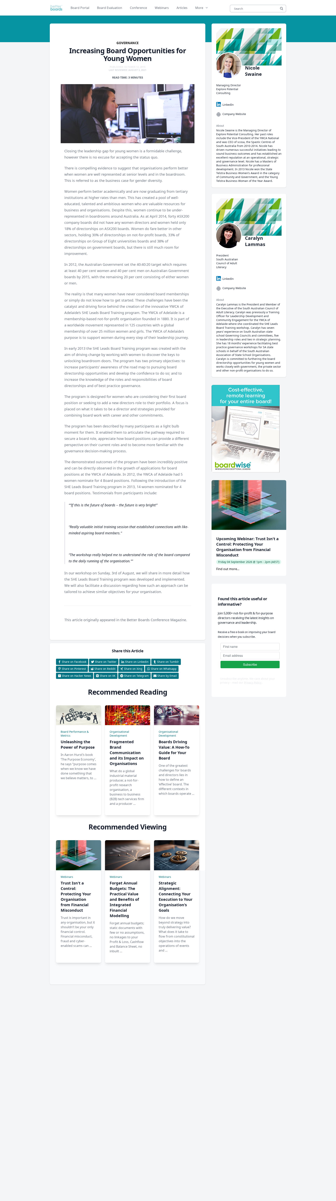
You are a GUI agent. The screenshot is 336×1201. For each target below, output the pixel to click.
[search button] (281, 8)
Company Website (234, 114)
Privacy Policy (253, 682)
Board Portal (80, 8)
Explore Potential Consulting (227, 91)
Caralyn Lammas (255, 241)
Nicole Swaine (253, 71)
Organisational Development (119, 733)
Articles (182, 8)
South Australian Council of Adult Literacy (227, 263)
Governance (127, 43)
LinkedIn (228, 104)
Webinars (162, 8)
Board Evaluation (109, 8)
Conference (138, 8)
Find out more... (227, 569)
